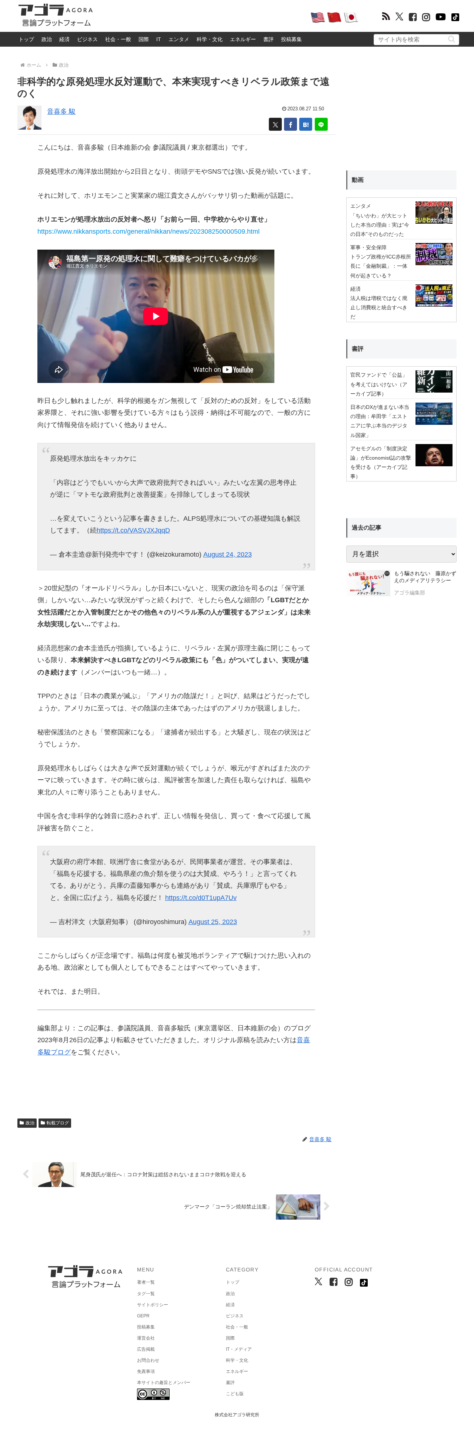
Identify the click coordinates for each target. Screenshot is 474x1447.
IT (158, 39)
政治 (46, 39)
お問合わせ (148, 1360)
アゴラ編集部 (409, 593)
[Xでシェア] (275, 124)
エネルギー (243, 39)
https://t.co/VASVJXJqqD (133, 530)
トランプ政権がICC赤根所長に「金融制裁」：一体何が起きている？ (380, 266)
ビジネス (87, 39)
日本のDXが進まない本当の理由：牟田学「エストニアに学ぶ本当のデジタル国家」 (379, 421)
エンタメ (178, 39)
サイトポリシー (152, 1304)
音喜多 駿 (61, 111)
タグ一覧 (146, 1293)
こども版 (235, 1393)
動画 (358, 180)
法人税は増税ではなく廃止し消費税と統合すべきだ (378, 307)
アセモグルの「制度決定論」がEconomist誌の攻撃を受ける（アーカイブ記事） (380, 463)
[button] (451, 39)
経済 (64, 39)
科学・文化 (210, 39)
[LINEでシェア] (321, 124)
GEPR (143, 1315)
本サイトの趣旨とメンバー (163, 1382)
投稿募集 (291, 39)
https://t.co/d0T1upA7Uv (201, 897)
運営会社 (146, 1338)
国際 (143, 39)
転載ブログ (58, 1123)
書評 (268, 39)
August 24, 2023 (227, 554)
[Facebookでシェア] (290, 124)
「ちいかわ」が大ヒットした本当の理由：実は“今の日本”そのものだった (379, 225)
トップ (26, 39)
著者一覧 (146, 1282)
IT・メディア (239, 1349)
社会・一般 (118, 39)
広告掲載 (146, 1349)
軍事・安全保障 (368, 247)
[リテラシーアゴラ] (368, 584)
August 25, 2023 (212, 922)
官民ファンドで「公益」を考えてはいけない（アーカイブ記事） (378, 384)
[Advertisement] (201, 17)
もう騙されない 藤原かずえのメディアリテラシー (425, 577)
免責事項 (146, 1371)
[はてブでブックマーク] (305, 124)
